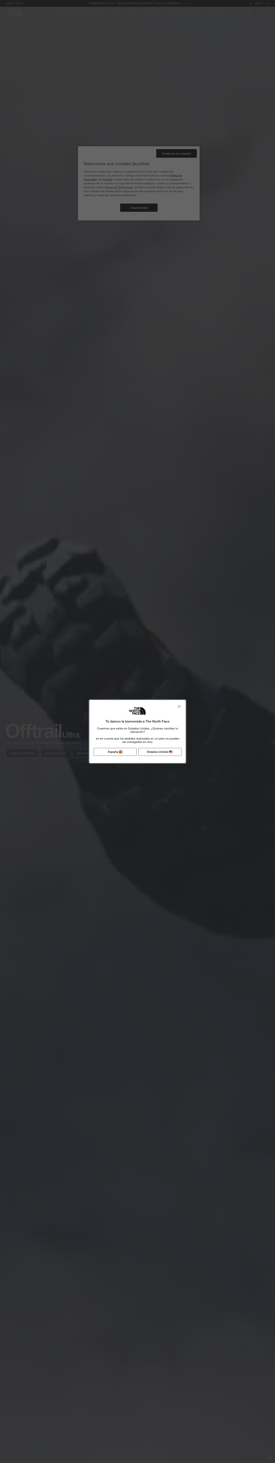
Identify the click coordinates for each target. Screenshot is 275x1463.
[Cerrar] (179, 706)
